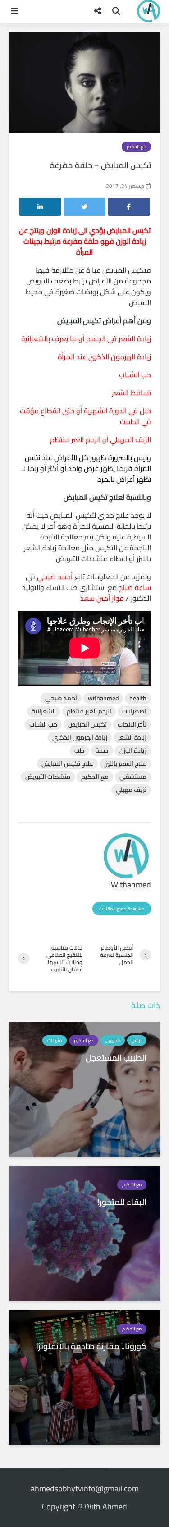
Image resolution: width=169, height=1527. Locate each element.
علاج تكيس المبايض (67, 763)
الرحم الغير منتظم (89, 711)
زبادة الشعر (132, 737)
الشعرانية (44, 711)
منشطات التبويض (47, 776)
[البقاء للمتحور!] (84, 1232)
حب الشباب (43, 724)
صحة (102, 750)
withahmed (103, 698)
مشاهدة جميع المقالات (121, 909)
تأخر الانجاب (132, 724)
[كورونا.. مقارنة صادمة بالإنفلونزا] (84, 1377)
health (137, 698)
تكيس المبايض (87, 724)
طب (79, 750)
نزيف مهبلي (131, 790)
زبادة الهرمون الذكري (79, 737)
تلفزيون (112, 1040)
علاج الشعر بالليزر (125, 763)
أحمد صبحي (61, 698)
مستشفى (132, 776)
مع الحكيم (136, 146)
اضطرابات (134, 711)
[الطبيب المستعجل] (84, 1088)
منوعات (54, 1040)
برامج (137, 1040)
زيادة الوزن (132, 750)
